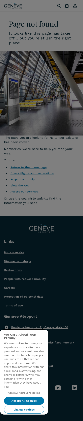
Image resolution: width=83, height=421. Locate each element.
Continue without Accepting (24, 393)
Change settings (24, 409)
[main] (24, 372)
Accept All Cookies (24, 400)
